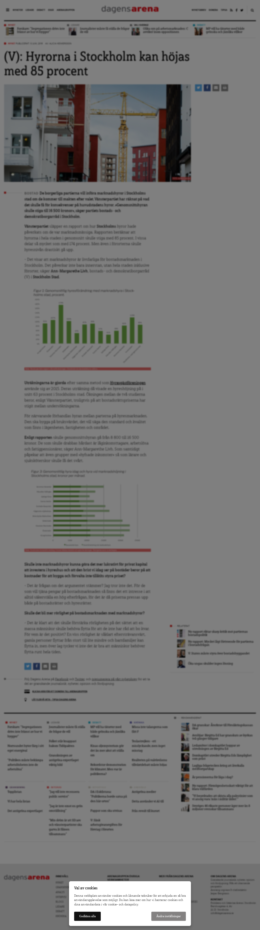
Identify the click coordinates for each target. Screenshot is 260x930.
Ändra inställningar (168, 916)
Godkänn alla (87, 916)
